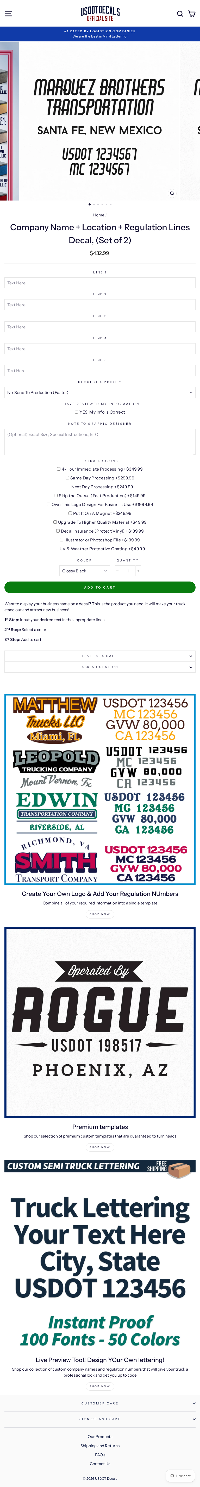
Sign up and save (100, 1419)
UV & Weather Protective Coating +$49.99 (102, 548)
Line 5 (100, 360)
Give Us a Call (99, 656)
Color (84, 560)
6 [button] (111, 205)
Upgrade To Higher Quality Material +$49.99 (102, 522)
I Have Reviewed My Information (100, 404)
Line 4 (100, 338)
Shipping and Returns (100, 1445)
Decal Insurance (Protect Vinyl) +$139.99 (102, 531)
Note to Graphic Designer (100, 424)
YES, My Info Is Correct (102, 412)
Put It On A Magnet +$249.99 (102, 513)
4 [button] (103, 205)
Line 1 (100, 272)
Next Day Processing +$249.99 (102, 486)
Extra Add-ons (100, 461)
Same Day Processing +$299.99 (102, 477)
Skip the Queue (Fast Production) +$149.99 (102, 495)
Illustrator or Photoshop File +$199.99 (102, 539)
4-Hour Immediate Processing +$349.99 (102, 469)
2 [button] (94, 205)
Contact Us (100, 1463)
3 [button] (98, 205)
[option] (100, 34)
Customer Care (100, 1403)
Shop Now (100, 914)
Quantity (128, 560)
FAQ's (100, 1454)
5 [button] (107, 205)
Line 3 (100, 316)
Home (98, 215)
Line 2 (100, 294)
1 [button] (90, 204)
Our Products (100, 1436)
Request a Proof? (100, 382)
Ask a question (100, 667)
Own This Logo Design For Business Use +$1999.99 (102, 504)
